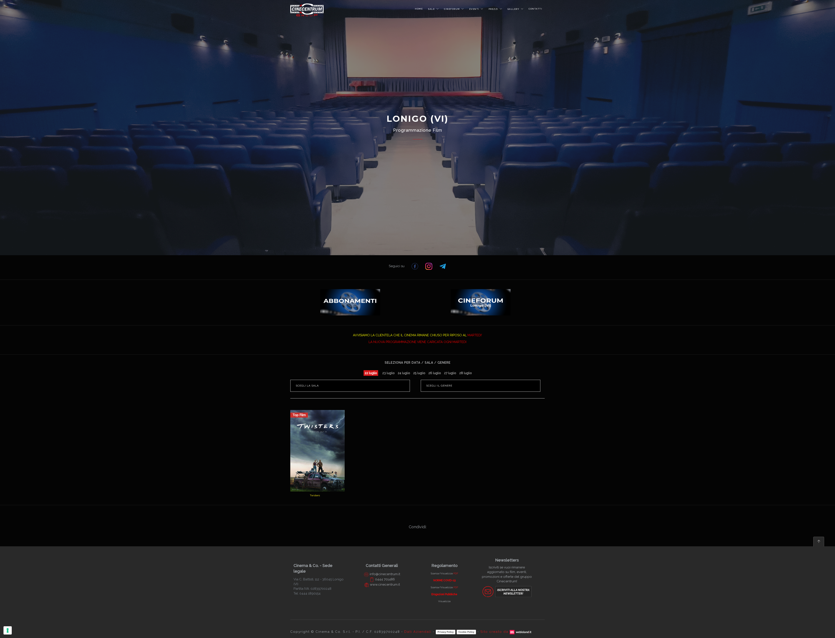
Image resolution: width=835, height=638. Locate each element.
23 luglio (388, 373)
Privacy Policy (446, 631)
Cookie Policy (466, 631)
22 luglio (371, 373)
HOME (419, 9)
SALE (431, 9)
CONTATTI (535, 9)
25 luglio (419, 373)
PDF (455, 573)
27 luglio (450, 373)
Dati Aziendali (417, 632)
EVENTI (474, 9)
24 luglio (404, 373)
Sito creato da (495, 632)
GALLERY (513, 9)
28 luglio (465, 373)
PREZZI (493, 9)
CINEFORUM (452, 9)
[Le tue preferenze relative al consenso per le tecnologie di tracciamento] (7, 630)
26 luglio (434, 373)
